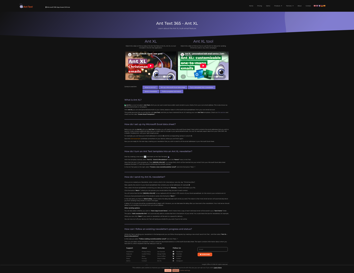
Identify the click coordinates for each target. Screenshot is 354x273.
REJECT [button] (175, 270)
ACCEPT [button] (168, 270)
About (300, 6)
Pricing (259, 6)
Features (161, 248)
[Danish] (315, 6)
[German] (322, 6)
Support (129, 248)
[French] (319, 6)
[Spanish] (324, 6)
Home (251, 6)
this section (221, 112)
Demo (268, 6)
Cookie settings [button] (184, 270)
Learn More (218, 267)
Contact (308, 6)
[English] (317, 6)
